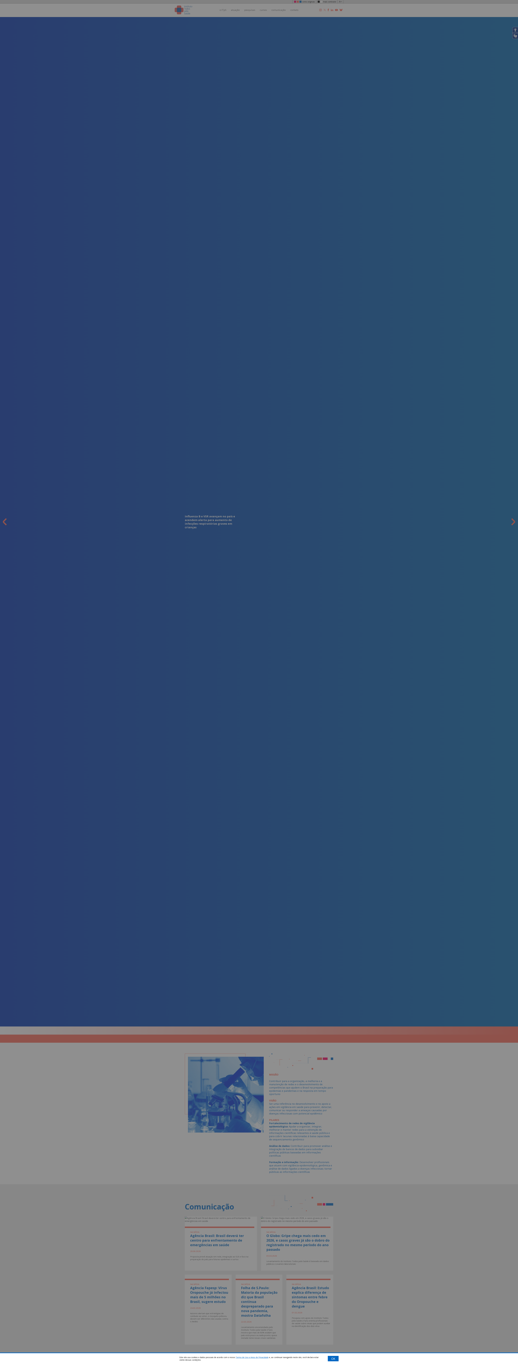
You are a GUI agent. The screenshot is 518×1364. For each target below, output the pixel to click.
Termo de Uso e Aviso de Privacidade (252, 1357)
